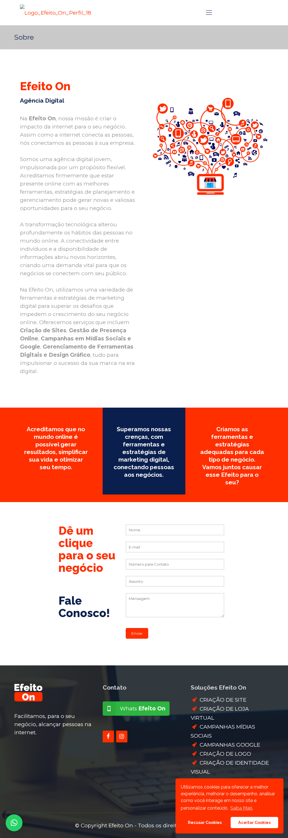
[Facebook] (108, 736)
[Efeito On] (55, 12)
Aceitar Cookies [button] (254, 822)
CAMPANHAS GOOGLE (230, 745)
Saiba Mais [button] (241, 808)
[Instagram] (121, 736)
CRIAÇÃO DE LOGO (225, 754)
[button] (14, 822)
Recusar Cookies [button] (205, 822)
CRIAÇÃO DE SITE (223, 700)
